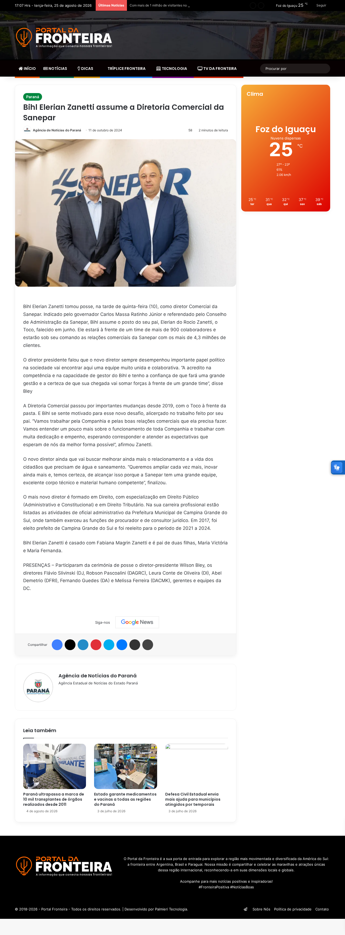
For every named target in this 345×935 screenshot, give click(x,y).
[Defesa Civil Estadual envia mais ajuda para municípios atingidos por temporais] (196, 766)
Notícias (57, 68)
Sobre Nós (261, 909)
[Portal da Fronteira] (65, 38)
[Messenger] (121, 644)
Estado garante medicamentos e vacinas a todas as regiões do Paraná (125, 799)
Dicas (86, 68)
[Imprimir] (147, 644)
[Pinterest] (96, 644)
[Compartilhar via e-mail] (134, 644)
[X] (70, 644)
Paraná (32, 96)
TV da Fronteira (219, 68)
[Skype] (109, 644)
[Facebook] (57, 644)
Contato (322, 909)
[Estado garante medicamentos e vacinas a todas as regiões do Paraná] (125, 766)
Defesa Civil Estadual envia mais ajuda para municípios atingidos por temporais (192, 799)
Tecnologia (174, 68)
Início (29, 68)
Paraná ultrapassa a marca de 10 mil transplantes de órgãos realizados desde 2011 (53, 799)
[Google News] (137, 622)
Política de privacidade (293, 909)
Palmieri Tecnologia (171, 909)
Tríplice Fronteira (126, 68)
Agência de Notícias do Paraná (57, 130)
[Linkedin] (83, 644)
